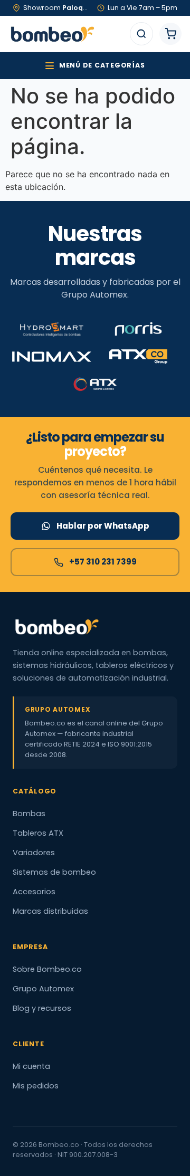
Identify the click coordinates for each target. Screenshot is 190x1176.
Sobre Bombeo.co (47, 969)
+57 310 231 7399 (103, 561)
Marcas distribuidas (50, 911)
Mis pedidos (36, 1086)
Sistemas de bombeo (54, 872)
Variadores (34, 852)
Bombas (29, 813)
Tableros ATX (38, 833)
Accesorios (34, 891)
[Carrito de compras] (170, 34)
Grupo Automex (43, 988)
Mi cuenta (31, 1066)
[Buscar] (141, 33)
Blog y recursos (42, 1008)
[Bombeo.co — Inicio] (52, 34)
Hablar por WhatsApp (102, 525)
